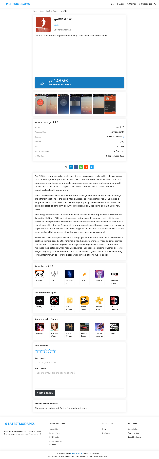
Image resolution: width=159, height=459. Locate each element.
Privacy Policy (54, 433)
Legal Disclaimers (135, 437)
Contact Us (53, 429)
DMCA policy (54, 437)
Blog (104, 429)
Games (132, 3)
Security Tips (133, 429)
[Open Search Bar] (155, 4)
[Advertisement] (79, 57)
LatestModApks (76, 453)
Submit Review (45, 392)
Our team (106, 433)
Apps (121, 3)
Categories (146, 3)
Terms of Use (133, 433)
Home (35, 11)
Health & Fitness (52, 11)
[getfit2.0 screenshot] (40, 104)
